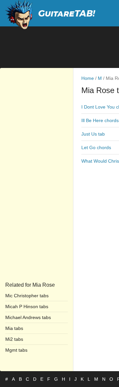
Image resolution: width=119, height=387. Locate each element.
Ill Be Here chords (100, 120)
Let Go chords (96, 147)
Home (87, 78)
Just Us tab (93, 134)
